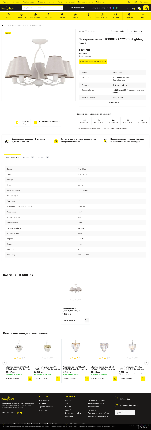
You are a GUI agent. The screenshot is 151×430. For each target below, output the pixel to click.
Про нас (6, 2)
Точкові (75, 17)
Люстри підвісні (125, 77)
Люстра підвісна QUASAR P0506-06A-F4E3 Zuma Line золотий (47, 368)
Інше (142, 17)
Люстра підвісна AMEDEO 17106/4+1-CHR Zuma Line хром (102, 368)
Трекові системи (102, 17)
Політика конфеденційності (99, 413)
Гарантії (68, 410)
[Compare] (86, 287)
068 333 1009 (79, 8)
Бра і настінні (35, 17)
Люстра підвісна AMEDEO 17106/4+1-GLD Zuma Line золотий (74, 368)
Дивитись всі (112, 102)
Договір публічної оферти (98, 416)
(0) (86, 31)
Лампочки (129, 17)
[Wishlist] (86, 284)
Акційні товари (29, 2)
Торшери (62, 17)
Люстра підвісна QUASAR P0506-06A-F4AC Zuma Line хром (19, 368)
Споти (89, 17)
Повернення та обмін (46, 2)
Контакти (16, 2)
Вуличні (116, 17)
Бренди (68, 400)
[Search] (61, 7)
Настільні (48, 17)
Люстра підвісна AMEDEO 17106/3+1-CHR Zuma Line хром (131, 368)
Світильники (21, 17)
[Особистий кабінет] (128, 7)
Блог (66, 404)
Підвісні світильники (120, 80)
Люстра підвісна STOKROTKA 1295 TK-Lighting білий (72, 310)
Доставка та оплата (85, 2)
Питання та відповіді (66, 2)
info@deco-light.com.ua (140, 2)
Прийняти (143, 427)
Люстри (8, 17)
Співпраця (100, 2)
